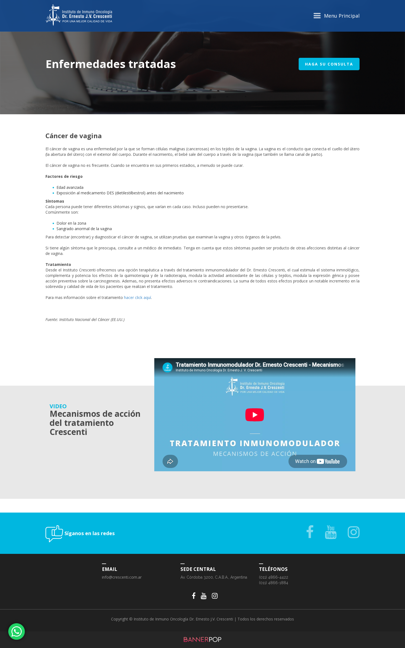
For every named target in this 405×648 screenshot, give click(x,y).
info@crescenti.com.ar (122, 577)
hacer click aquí (137, 297)
